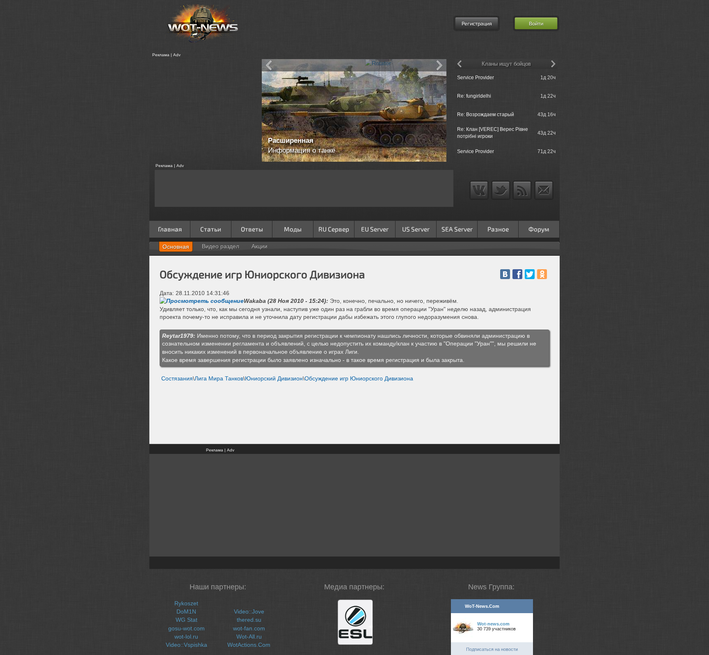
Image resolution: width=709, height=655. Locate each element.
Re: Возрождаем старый (485, 114)
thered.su (249, 619)
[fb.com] (517, 274)
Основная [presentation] (175, 246)
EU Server (375, 229)
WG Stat (186, 619)
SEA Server (457, 229)
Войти (536, 23)
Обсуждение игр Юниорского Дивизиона (358, 378)
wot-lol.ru (186, 636)
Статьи (210, 229)
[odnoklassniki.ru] (542, 274)
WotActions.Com (248, 644)
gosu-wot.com (186, 628)
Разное (498, 229)
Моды (293, 229)
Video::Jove (249, 611)
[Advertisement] (202, 110)
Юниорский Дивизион (274, 378)
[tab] (176, 246)
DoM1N (186, 611)
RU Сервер (333, 229)
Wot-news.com (493, 623)
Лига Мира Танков (218, 378)
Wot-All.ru (249, 636)
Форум (538, 229)
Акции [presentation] (260, 246)
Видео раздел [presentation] (220, 246)
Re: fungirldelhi (474, 96)
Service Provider (475, 77)
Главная (170, 229)
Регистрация (477, 23)
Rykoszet (186, 603)
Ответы (252, 229)
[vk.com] (505, 274)
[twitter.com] (530, 274)
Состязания (177, 378)
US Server (416, 229)
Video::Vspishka (186, 644)
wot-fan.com (249, 628)
